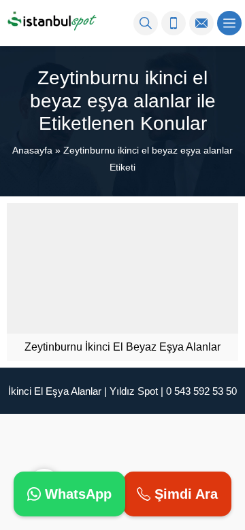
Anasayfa (32, 150)
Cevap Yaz (129, 428)
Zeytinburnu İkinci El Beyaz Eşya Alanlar (122, 347)
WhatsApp (76, 494)
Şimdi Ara (184, 494)
